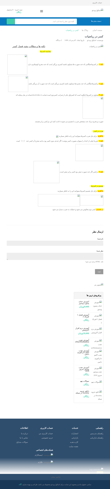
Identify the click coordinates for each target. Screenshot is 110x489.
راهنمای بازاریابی (96, 438)
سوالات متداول (22, 442)
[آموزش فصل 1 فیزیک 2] (96, 319)
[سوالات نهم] (96, 382)
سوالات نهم (84, 381)
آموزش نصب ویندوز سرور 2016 (84, 369)
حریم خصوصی (47, 438)
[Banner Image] (88, 285)
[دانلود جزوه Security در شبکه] (96, 395)
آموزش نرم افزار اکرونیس (82, 329)
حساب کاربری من (46, 434)
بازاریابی (75, 438)
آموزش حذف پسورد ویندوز (84, 302)
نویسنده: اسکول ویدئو (95, 40)
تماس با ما (24, 438)
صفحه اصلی (97, 30)
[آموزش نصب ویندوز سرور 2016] (96, 372)
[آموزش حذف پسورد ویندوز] (96, 306)
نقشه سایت (73, 446)
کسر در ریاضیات (72, 30)
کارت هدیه (74, 442)
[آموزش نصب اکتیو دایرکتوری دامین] (96, 357)
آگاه (20, 484)
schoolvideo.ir (36, 95)
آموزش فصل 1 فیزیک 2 (83, 316)
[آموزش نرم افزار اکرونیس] (96, 331)
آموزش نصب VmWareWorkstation (81, 341)
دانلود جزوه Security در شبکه (82, 392)
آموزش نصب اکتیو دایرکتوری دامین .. (83, 352)
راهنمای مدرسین (96, 434)
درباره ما (24, 434)
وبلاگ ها (85, 30)
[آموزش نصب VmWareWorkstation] (96, 344)
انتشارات (74, 434)
